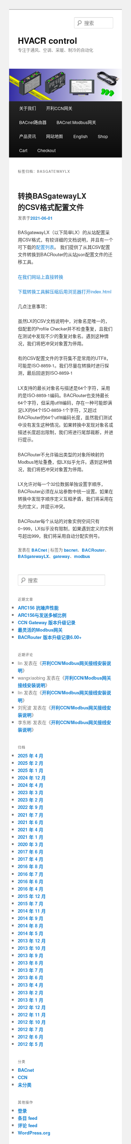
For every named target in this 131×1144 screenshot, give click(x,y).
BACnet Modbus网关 (76, 122)
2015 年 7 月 (30, 903)
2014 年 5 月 (30, 933)
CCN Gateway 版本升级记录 (46, 622)
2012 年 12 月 (32, 1007)
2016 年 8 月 (30, 866)
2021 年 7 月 (30, 814)
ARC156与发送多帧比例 (42, 615)
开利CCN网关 (59, 108)
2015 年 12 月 (32, 896)
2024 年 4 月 (30, 785)
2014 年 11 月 (32, 910)
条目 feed (27, 1118)
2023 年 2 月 (30, 799)
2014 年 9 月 (30, 918)
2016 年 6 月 (30, 881)
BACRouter (93, 550)
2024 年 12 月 (32, 777)
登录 (22, 1110)
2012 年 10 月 (32, 1022)
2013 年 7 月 (30, 970)
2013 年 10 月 (32, 948)
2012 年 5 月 (30, 1044)
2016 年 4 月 (30, 888)
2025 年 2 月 (30, 763)
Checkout (46, 150)
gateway (61, 556)
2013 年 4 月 (30, 984)
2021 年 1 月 (30, 836)
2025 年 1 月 (30, 770)
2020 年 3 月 (30, 844)
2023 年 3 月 (30, 792)
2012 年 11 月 (32, 1014)
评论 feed (27, 1125)
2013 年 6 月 (30, 977)
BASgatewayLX (33, 556)
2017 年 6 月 (30, 851)
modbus (82, 556)
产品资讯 (27, 136)
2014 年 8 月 (30, 925)
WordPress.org (34, 1132)
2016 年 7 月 (30, 874)
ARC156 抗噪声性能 (38, 607)
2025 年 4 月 (30, 755)
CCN (22, 1077)
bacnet (71, 550)
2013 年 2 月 (30, 992)
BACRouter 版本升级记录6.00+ (50, 637)
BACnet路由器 (32, 122)
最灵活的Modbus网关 (40, 629)
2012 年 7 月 (30, 1029)
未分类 (24, 1084)
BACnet (39, 550)
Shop (103, 136)
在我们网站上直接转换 (40, 276)
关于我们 (27, 108)
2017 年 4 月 (30, 859)
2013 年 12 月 (32, 940)
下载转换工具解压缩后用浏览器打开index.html (64, 291)
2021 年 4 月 (30, 829)
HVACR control (47, 40)
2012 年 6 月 (30, 1036)
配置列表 (45, 247)
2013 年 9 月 (30, 955)
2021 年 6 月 (30, 822)
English (80, 136)
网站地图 (54, 136)
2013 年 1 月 (30, 999)
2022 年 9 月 (30, 807)
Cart (23, 150)
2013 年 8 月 (30, 962)
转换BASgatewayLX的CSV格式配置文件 (52, 201)
